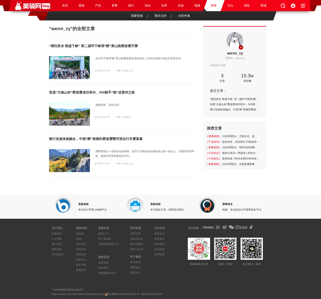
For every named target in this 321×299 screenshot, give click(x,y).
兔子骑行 (81, 244)
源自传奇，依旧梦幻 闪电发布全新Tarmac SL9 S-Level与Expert (240, 141)
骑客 (214, 5)
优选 (181, 5)
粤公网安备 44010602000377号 (124, 294)
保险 (247, 5)
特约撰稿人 (58, 254)
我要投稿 (137, 15)
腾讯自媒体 (136, 244)
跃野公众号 (136, 249)
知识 (148, 5)
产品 (98, 5)
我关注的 (160, 15)
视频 (197, 5)
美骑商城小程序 (107, 272)
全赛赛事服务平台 (108, 244)
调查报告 (81, 254)
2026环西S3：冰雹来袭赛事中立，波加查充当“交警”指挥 (240, 164)
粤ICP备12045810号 (151, 294)
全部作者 (184, 15)
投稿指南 (57, 249)
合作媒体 (159, 249)
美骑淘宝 (103, 267)
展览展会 (159, 238)
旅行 (131, 5)
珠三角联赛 (104, 238)
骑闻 (82, 5)
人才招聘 (57, 238)
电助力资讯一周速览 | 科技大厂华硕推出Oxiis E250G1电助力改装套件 (240, 152)
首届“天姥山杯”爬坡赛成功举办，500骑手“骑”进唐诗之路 (235, 104)
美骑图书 (81, 270)
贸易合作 (135, 272)
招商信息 (135, 267)
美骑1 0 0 (103, 233)
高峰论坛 (81, 259)
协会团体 (159, 244)
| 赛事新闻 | (213, 136)
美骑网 (80, 233)
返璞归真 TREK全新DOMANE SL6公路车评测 (240, 158)
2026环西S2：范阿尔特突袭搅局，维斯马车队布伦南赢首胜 (240, 147)
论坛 (230, 5)
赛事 (115, 5)
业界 (164, 5)
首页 (65, 5)
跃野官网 (135, 233)
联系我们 (57, 233)
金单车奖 (81, 264)
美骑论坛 (81, 249)
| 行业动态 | (213, 152)
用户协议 (57, 244)
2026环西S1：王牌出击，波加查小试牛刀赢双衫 (240, 136)
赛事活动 (159, 233)
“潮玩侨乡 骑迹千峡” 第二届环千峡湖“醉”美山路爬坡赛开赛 (235, 99)
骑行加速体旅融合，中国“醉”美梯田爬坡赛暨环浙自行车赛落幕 (235, 109)
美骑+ (79, 238)
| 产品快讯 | (213, 141)
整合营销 (135, 262)
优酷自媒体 (136, 238)
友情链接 (159, 254)
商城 (263, 5)
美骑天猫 (103, 262)
